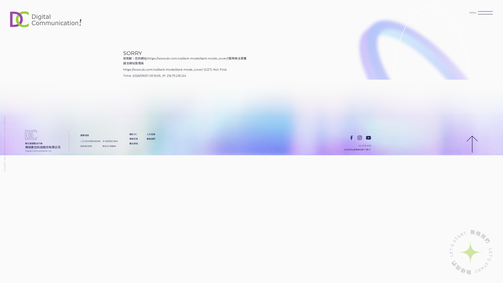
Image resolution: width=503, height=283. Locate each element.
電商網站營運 (86, 146)
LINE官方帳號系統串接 (89, 141)
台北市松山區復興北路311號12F (357, 149)
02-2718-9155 (365, 146)
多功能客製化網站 (110, 141)
